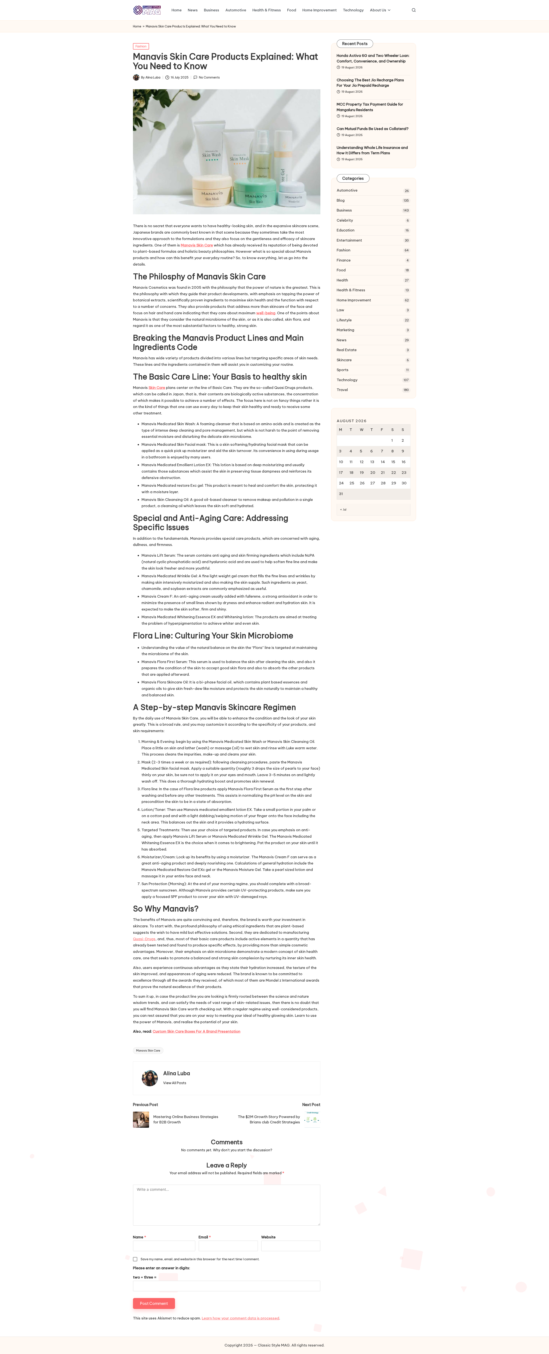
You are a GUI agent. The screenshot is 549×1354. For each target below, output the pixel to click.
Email (205, 1237)
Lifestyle (344, 320)
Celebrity (345, 220)
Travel (342, 389)
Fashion (141, 46)
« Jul (343, 509)
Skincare (344, 360)
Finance (344, 260)
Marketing (345, 330)
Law (340, 310)
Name (139, 1237)
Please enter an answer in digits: (161, 1268)
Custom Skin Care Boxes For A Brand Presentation (196, 1031)
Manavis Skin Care (148, 1050)
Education (345, 230)
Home (137, 26)
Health (342, 280)
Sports (342, 369)
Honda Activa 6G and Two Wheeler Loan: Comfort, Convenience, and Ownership (373, 58)
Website (268, 1237)
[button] (174, 1082)
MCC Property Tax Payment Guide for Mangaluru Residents (370, 107)
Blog (341, 200)
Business (344, 210)
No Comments (209, 77)
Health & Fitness (351, 290)
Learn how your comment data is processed (240, 1318)
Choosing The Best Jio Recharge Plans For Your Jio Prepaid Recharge (370, 83)
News (342, 340)
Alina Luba (176, 1073)
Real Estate (347, 350)
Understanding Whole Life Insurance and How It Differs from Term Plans (372, 150)
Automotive (347, 190)
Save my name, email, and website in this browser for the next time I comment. (200, 1259)
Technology (347, 380)
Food (341, 270)
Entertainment (349, 240)
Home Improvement (354, 300)
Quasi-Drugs (144, 939)
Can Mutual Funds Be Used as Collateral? (373, 128)
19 (362, 472)
